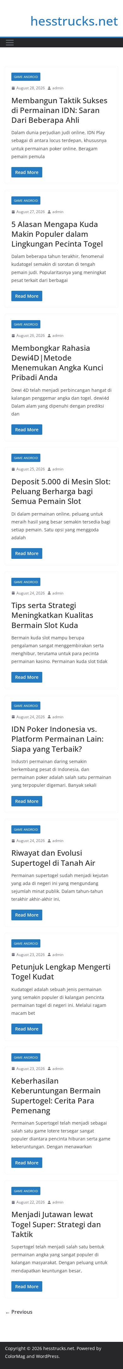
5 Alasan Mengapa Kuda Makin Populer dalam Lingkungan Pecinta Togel (57, 234)
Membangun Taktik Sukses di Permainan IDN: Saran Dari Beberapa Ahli (59, 110)
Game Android (26, 77)
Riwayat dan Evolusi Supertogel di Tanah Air (53, 857)
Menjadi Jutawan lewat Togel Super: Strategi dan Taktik (56, 1224)
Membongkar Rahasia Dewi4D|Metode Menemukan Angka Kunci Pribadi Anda (57, 363)
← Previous (18, 1311)
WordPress (47, 1356)
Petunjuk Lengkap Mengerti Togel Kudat (60, 971)
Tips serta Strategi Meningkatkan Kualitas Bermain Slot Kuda (52, 615)
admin (57, 88)
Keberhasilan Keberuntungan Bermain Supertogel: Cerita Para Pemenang (56, 1095)
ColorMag (15, 1356)
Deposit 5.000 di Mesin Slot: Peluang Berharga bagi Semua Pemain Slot (60, 491)
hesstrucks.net (74, 20)
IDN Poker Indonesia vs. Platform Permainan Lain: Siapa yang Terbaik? (57, 739)
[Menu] (10, 42)
